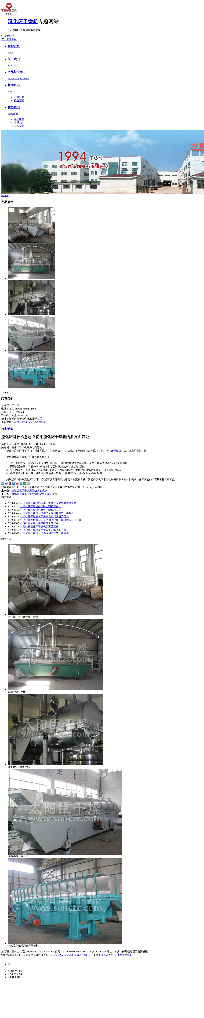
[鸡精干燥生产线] (31, 278)
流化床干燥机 (23, 21)
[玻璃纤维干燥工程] (31, 350)
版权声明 (82, 954)
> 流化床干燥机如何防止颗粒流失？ (40, 506)
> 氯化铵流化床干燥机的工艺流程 (39, 526)
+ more (4, 195)
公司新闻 (19, 97)
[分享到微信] (24, 483)
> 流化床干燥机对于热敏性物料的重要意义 (44, 516)
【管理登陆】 (124, 954)
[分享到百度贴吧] (6, 483)
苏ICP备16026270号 (65, 954)
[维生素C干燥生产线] (31, 314)
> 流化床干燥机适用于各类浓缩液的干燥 (43, 530)
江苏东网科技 (108, 954)
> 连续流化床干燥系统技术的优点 (39, 523)
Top (3, 958)
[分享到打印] (28, 483)
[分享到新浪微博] (17, 483)
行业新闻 (19, 100)
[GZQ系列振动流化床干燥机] (31, 386)
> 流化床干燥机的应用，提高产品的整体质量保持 (48, 503)
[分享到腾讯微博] (21, 483)
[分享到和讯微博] (10, 483)
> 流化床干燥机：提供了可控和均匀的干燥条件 (47, 513)
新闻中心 (27, 422)
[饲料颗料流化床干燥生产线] (31, 241)
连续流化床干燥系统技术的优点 (29, 490)
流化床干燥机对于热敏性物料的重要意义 (34, 494)
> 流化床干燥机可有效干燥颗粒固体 (40, 509)
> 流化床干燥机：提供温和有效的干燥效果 (44, 533)
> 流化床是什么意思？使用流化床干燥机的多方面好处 (50, 519)
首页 (16, 422)
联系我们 (19, 122)
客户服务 (19, 119)
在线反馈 (19, 126)
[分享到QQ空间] (13, 483)
